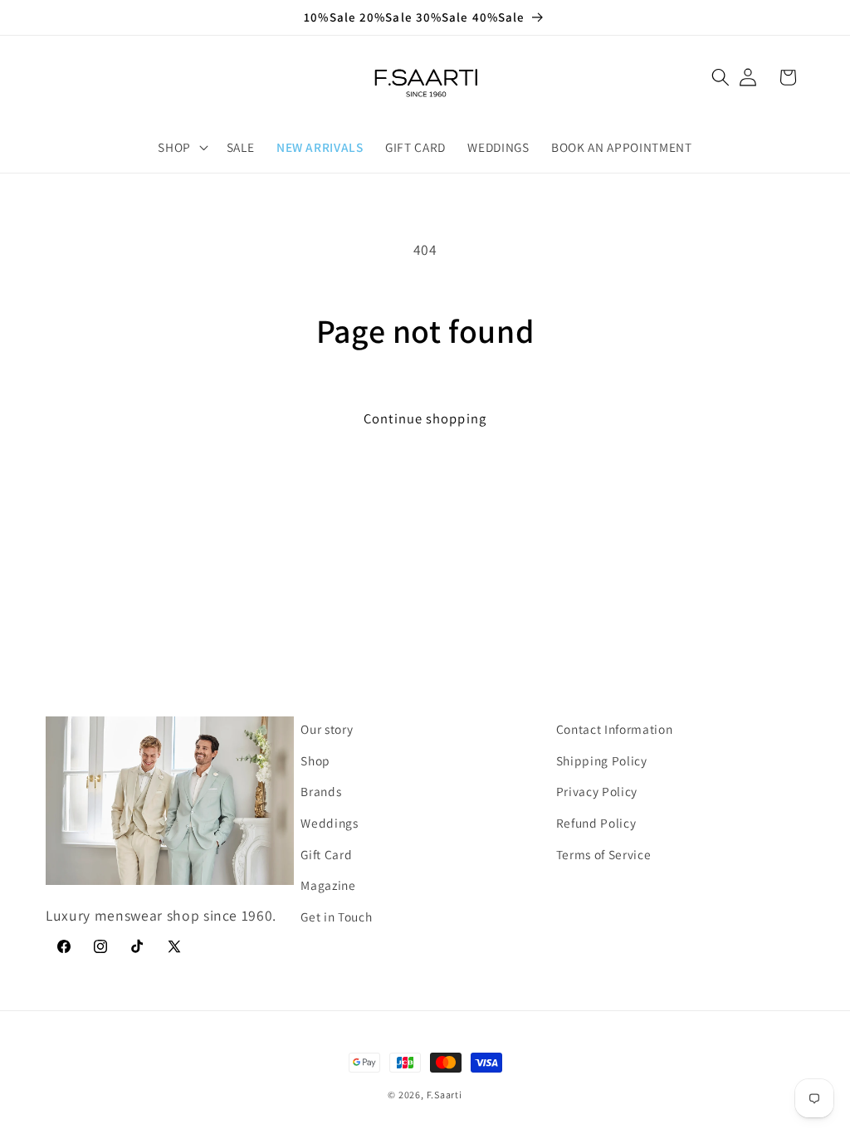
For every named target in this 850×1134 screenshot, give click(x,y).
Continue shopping (425, 418)
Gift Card (326, 854)
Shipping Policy (601, 760)
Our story (326, 729)
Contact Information (614, 729)
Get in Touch (336, 916)
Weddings (329, 822)
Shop (315, 760)
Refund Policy (596, 822)
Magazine (327, 885)
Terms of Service (604, 854)
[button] (720, 77)
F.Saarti (444, 1094)
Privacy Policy (597, 791)
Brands (320, 791)
